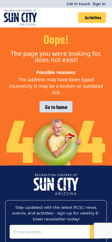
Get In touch (78, 4)
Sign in (99, 4)
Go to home (56, 107)
